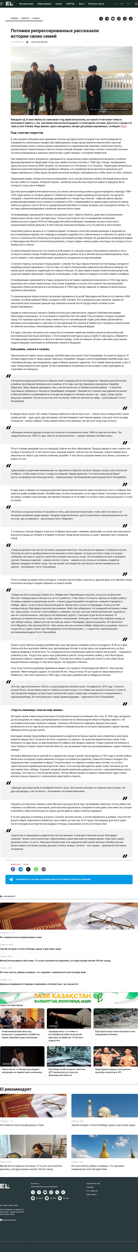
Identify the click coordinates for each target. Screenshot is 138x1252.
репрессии (16, 864)
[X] (57, 1192)
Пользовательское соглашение (44, 1187)
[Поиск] (136, 4)
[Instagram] (119, 19)
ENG (128, 4)
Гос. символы (92, 1191)
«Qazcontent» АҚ (93, 1183)
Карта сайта (91, 1194)
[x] (125, 19)
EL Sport (39, 1198)
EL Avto (66, 1198)
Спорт (59, 4)
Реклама (90, 1187)
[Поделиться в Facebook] (13, 869)
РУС (121, 4)
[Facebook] (101, 19)
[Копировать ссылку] (44, 869)
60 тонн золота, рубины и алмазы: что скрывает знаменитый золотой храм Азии (43, 972)
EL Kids (53, 1198)
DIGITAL (70, 4)
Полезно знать (96, 4)
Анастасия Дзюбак (39, 42)
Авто (81, 4)
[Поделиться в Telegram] (20, 869)
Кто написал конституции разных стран (21, 937)
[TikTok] (131, 19)
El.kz (124, 126)
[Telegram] (107, 19)
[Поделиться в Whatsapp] (36, 869)
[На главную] (9, 4)
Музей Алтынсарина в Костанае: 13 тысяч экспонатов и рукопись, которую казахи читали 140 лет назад (55, 960)
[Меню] (1, 4)
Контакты (35, 1183)
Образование (44, 4)
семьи (26, 864)
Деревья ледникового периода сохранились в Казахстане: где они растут (39, 984)
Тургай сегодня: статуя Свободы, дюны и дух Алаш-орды (30, 949)
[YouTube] (113, 19)
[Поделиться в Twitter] (28, 869)
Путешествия (26, 4)
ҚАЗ (115, 4)
